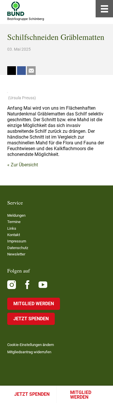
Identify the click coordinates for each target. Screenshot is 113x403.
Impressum (16, 241)
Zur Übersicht (24, 165)
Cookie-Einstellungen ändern (30, 345)
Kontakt (13, 235)
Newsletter (16, 254)
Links (11, 228)
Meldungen (16, 215)
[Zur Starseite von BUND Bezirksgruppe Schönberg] (15, 8)
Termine (14, 222)
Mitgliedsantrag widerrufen (29, 352)
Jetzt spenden (32, 394)
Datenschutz (17, 248)
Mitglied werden (80, 395)
